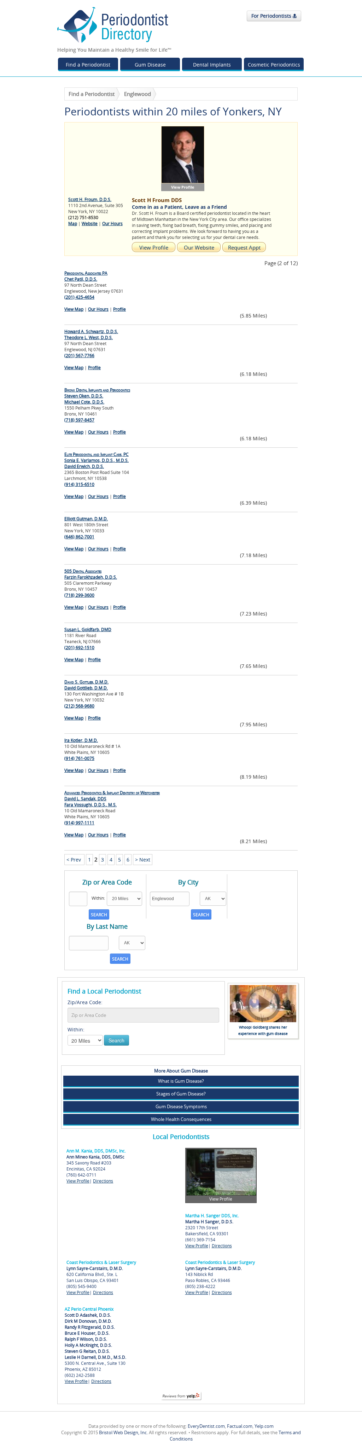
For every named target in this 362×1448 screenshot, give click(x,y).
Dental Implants (212, 64)
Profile (119, 309)
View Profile (77, 1181)
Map (72, 224)
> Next (142, 859)
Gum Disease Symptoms (181, 1106)
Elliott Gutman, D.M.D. (86, 519)
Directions (103, 1181)
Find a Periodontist (88, 64)
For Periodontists (272, 15)
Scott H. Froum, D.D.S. (89, 199)
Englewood (137, 93)
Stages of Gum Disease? (181, 1094)
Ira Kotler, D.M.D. (81, 740)
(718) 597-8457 (79, 420)
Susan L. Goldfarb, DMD (87, 629)
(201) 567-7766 (79, 356)
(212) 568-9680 (79, 706)
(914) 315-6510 (79, 484)
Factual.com (239, 1426)
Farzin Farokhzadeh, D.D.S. (90, 574)
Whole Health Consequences (181, 1119)
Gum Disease (150, 64)
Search (116, 1040)
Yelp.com (264, 1426)
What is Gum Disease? (181, 1081)
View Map (73, 309)
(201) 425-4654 (79, 297)
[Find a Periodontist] (112, 24)
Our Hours (112, 224)
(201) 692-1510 (79, 648)
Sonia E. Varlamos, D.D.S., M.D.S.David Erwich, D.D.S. (96, 460)
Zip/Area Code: (85, 1002)
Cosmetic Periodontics (274, 64)
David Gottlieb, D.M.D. (86, 685)
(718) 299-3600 (79, 595)
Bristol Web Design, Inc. (123, 1432)
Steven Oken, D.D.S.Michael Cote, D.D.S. (97, 396)
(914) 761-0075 (79, 758)
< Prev (74, 859)
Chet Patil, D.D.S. (85, 276)
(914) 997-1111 (79, 823)
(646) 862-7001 (79, 537)
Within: (76, 1029)
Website (90, 224)
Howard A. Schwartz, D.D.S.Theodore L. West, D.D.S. (91, 334)
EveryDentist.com (206, 1426)
